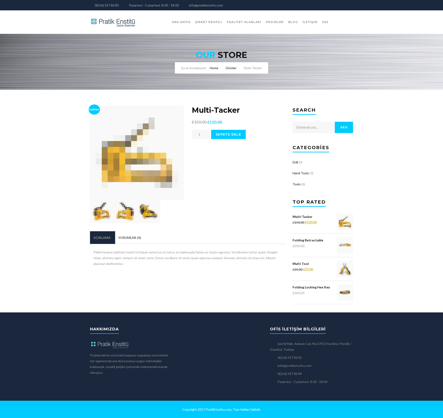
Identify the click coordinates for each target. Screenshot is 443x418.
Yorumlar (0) (129, 238)
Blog (293, 22)
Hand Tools (301, 173)
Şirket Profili (208, 22)
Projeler (275, 22)
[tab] (102, 237)
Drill (295, 162)
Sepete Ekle (228, 134)
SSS (325, 22)
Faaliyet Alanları (244, 22)
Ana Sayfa (181, 22)
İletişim (309, 22)
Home (214, 68)
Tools (297, 184)
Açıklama (102, 238)
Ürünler (231, 68)
